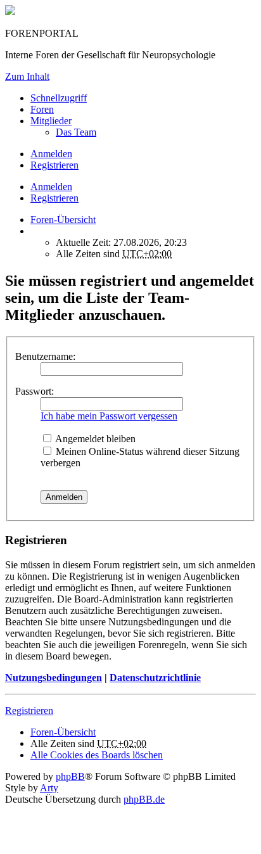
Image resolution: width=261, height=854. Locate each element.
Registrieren (54, 198)
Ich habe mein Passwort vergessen (109, 416)
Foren (42, 109)
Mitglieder (51, 120)
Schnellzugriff (58, 97)
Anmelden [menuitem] (51, 153)
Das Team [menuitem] (76, 132)
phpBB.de (144, 799)
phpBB (70, 776)
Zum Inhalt (27, 76)
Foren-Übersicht (63, 732)
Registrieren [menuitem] (54, 165)
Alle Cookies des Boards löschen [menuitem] (96, 754)
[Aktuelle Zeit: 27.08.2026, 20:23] (34, 231)
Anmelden (51, 186)
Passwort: (34, 391)
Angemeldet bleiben (94, 438)
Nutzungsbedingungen (53, 677)
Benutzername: (45, 356)
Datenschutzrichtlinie (155, 677)
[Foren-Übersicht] (10, 11)
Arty (49, 787)
